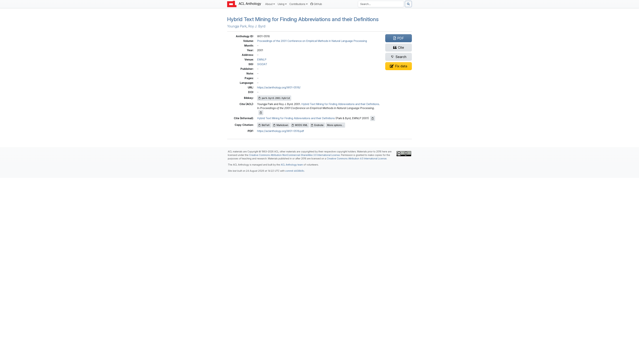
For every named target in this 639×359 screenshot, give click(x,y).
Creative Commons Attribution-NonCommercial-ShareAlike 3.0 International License (294, 155)
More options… (335, 125)
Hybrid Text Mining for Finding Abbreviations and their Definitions (303, 19)
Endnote (318, 125)
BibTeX (266, 125)
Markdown (282, 125)
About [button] (269, 4)
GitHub (318, 4)
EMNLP (261, 59)
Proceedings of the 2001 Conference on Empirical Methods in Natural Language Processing (312, 41)
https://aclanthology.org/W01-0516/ (279, 87)
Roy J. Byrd (256, 26)
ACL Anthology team (292, 164)
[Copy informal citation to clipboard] (372, 118)
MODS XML (301, 125)
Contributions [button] (297, 4)
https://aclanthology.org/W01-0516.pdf (280, 131)
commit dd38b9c (294, 170)
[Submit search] (408, 4)
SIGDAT (262, 64)
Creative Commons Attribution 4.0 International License (357, 158)
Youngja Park (237, 26)
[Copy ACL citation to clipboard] (260, 112)
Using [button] (281, 4)
